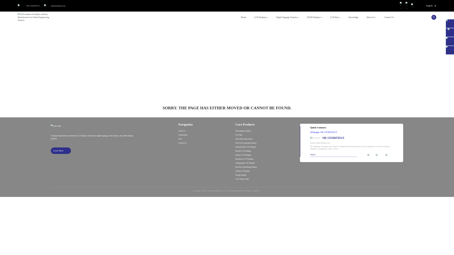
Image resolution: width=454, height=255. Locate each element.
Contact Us (182, 143)
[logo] (35, 17)
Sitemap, (248, 191)
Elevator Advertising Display (246, 167)
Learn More (58, 150)
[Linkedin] (370, 155)
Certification (183, 135)
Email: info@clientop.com (320, 143)
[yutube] (389, 155)
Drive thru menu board (243, 139)
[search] (433, 17)
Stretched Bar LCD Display (245, 147)
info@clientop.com (58, 6)
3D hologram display (243, 131)
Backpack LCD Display (244, 159)
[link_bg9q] (412, 6)
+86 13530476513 (33, 6)
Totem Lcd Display (242, 171)
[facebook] (379, 155)
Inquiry (313, 154)
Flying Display (241, 175)
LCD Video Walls (242, 179)
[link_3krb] (401, 5)
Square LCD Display (243, 155)
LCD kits (238, 135)
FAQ (180, 139)
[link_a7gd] (407, 5)
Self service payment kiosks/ (246, 143)
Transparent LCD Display (245, 163)
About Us (182, 131)
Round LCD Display (243, 151)
